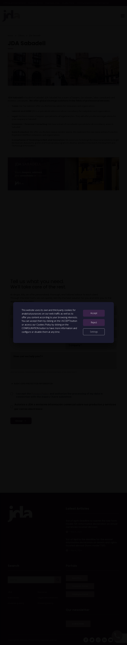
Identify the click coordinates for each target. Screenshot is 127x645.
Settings (94, 331)
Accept (93, 313)
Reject (94, 322)
